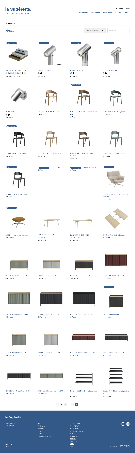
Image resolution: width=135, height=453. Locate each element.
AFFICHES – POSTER (76, 431)
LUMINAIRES (74, 436)
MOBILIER (73, 439)
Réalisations (95, 12)
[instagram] (127, 424)
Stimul (128, 446)
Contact (126, 12)
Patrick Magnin (116, 446)
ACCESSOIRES (74, 428)
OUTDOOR (73, 441)
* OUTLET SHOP (75, 423)
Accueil (8, 23)
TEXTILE (72, 446)
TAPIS (72, 444)
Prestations (107, 12)
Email (7, 446)
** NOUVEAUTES (75, 426)
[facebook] (122, 424)
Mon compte (119, 9)
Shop (81, 12)
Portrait (118, 12)
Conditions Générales (44, 436)
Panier (127, 9)
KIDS (71, 434)
